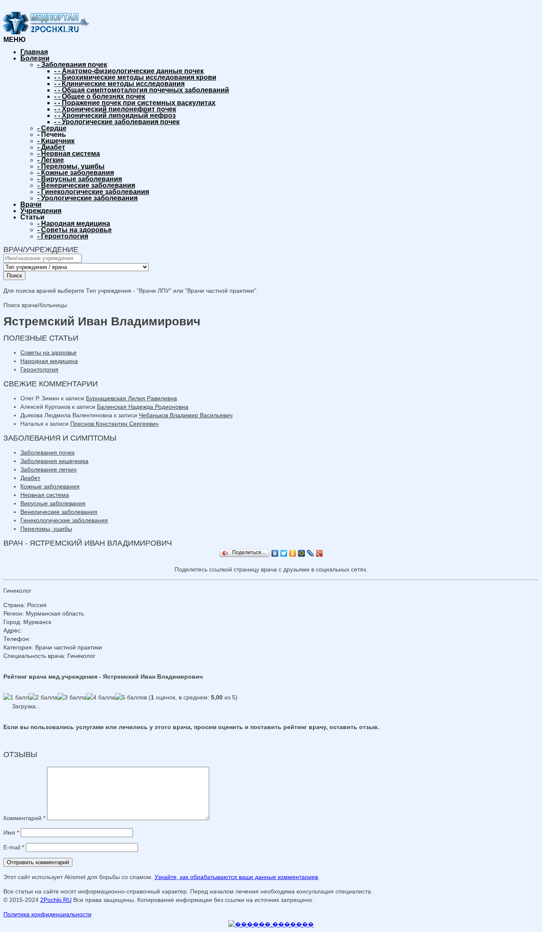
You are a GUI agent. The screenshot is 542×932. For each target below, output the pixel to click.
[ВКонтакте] (275, 553)
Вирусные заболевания (79, 179)
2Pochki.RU (56, 899)
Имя (11, 832)
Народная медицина (73, 223)
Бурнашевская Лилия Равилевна (131, 398)
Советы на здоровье (74, 229)
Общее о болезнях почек (99, 96)
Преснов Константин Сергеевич (114, 423)
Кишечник (56, 140)
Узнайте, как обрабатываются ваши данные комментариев (236, 877)
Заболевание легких (48, 469)
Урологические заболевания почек (117, 121)
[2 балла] (43, 697)
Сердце (51, 128)
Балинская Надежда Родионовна (142, 406)
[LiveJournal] (310, 553)
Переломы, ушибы (71, 166)
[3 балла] (72, 697)
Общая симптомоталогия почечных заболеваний (141, 90)
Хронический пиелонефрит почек (115, 109)
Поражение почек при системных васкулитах (135, 102)
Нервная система (68, 153)
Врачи (30, 204)
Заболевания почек (72, 64)
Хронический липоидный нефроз (115, 115)
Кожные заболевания (75, 172)
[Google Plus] (319, 553)
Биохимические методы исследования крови (135, 77)
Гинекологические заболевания (93, 191)
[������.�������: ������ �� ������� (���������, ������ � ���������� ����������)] (271, 924)
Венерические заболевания (86, 185)
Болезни (35, 58)
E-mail (13, 847)
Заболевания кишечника (54, 461)
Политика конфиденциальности (47, 914)
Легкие (50, 160)
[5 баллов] (131, 697)
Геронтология (62, 236)
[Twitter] (283, 553)
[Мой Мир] (301, 553)
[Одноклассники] (292, 553)
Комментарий (24, 818)
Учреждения (40, 210)
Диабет (51, 147)
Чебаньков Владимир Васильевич (185, 415)
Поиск (14, 275)
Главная (34, 51)
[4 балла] (100, 697)
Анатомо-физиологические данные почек (129, 71)
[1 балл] (16, 697)
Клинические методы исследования (119, 83)
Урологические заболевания (87, 198)
